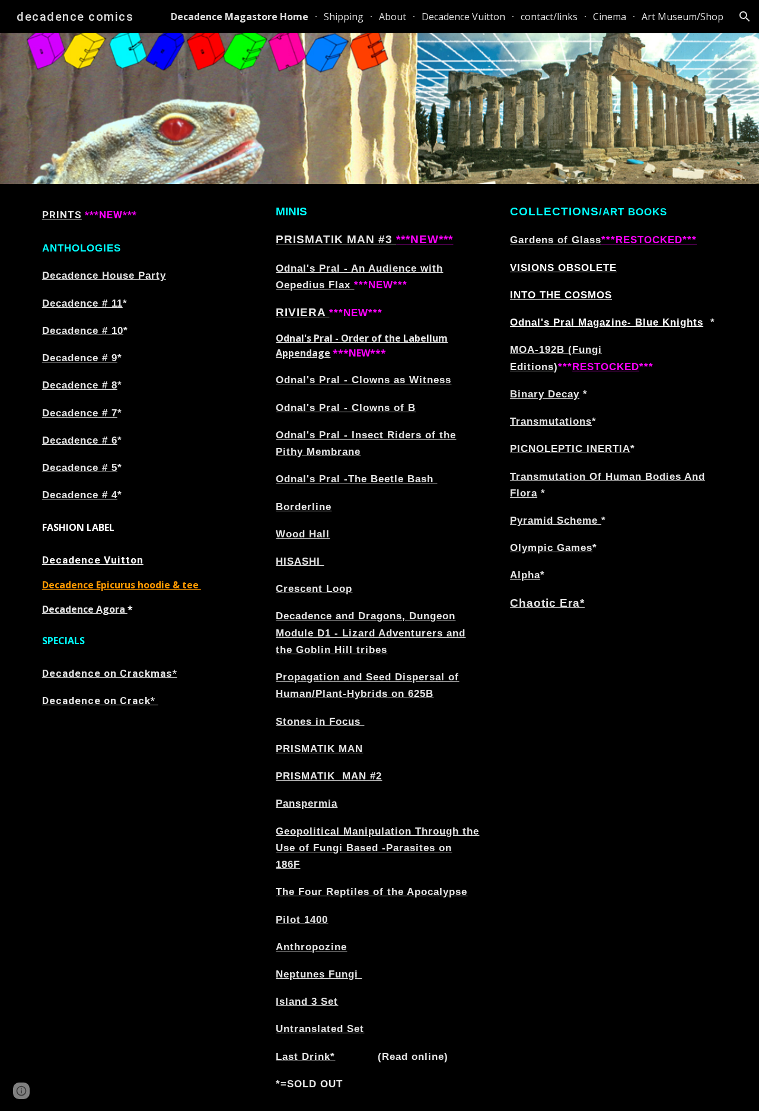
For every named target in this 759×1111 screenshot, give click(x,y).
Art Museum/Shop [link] (682, 16)
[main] (145, 214)
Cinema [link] (609, 16)
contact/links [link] (549, 16)
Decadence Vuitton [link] (463, 16)
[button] (745, 16)
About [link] (392, 16)
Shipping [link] (343, 16)
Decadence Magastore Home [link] (239, 16)
